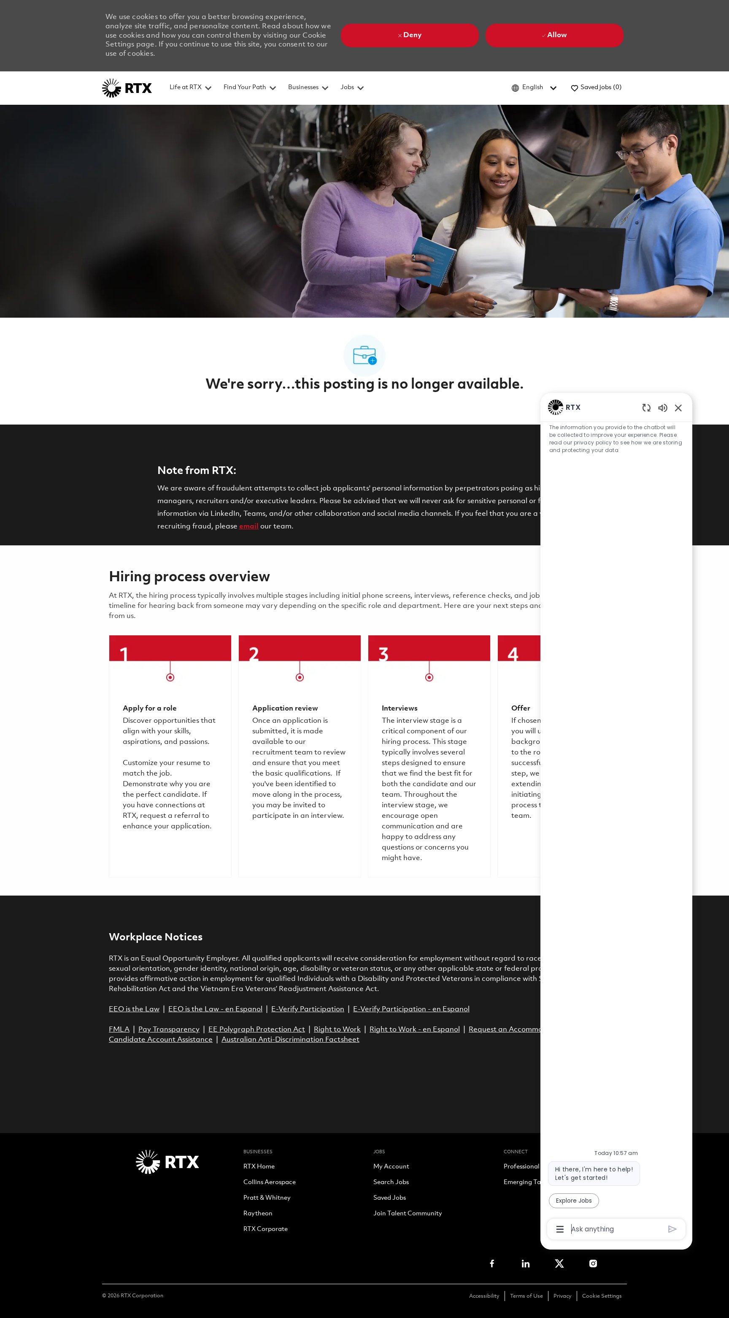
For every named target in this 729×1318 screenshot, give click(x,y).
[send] (672, 1229)
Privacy (563, 1296)
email (249, 526)
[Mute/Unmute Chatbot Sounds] (662, 407)
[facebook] (492, 1263)
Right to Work (337, 1029)
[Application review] (300, 756)
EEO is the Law (134, 1009)
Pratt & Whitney (267, 1198)
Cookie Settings (602, 1296)
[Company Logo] (127, 88)
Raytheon (258, 1214)
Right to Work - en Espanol (415, 1029)
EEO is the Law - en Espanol (215, 1009)
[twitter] (559, 1263)
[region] (616, 817)
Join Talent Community (407, 1214)
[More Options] (560, 1229)
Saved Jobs (389, 1198)
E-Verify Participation (307, 1009)
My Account (391, 1167)
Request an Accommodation (517, 1029)
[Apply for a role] (170, 756)
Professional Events (532, 1167)
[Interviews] (429, 756)
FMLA (119, 1029)
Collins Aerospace (269, 1183)
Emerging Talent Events (538, 1183)
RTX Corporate (265, 1229)
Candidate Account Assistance (161, 1039)
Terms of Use (526, 1296)
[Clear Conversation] (646, 407)
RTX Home (259, 1167)
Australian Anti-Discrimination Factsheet (290, 1039)
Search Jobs (391, 1183)
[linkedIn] (526, 1263)
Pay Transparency (169, 1029)
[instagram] (593, 1263)
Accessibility (484, 1296)
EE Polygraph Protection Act (256, 1029)
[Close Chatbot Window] (678, 408)
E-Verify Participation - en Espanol (411, 1009)
